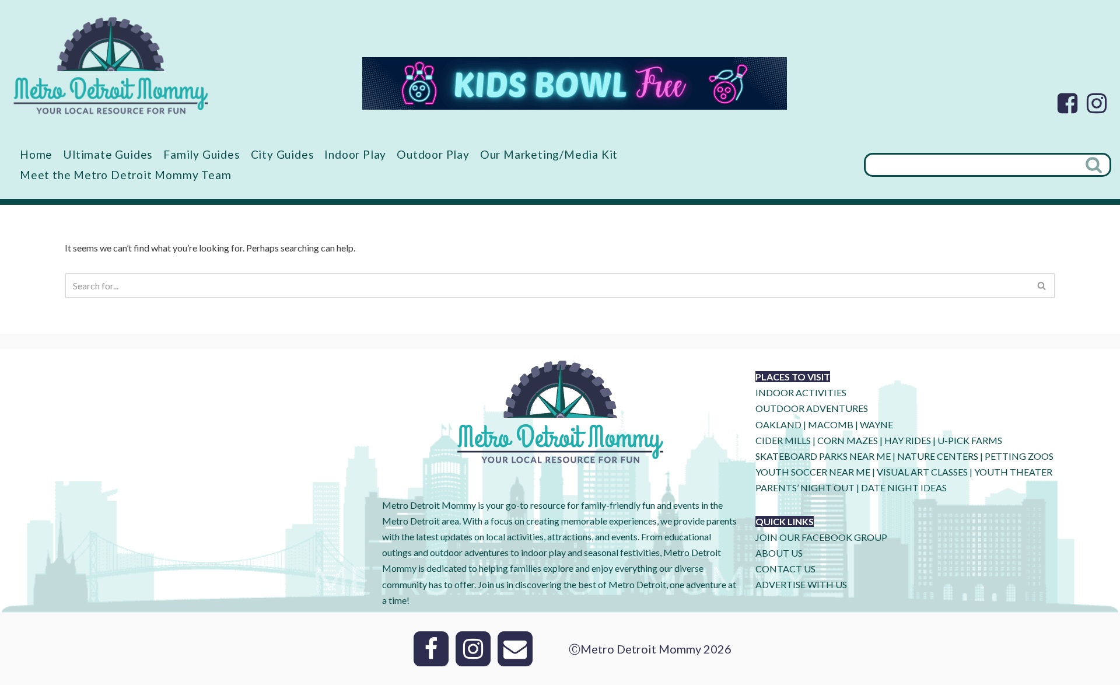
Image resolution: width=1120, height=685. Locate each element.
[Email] (515, 648)
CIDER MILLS (783, 440)
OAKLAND (778, 424)
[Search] (1095, 165)
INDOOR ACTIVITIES (800, 392)
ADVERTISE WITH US (801, 584)
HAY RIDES (907, 440)
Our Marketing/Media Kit (549, 154)
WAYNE (876, 424)
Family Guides (201, 154)
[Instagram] (1096, 103)
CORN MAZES (847, 440)
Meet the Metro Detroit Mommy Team (125, 174)
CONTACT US (785, 568)
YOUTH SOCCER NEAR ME (812, 471)
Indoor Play (355, 154)
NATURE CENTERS (937, 456)
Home (36, 154)
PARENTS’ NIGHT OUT (805, 487)
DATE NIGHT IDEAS (904, 487)
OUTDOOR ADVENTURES (811, 408)
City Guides (282, 154)
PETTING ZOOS (1019, 456)
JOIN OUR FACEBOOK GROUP (821, 537)
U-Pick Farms (969, 440)
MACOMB (830, 424)
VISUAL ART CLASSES (922, 471)
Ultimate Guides (108, 154)
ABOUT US (779, 552)
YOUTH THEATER (1013, 471)
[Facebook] (1067, 103)
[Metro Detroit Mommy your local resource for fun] (111, 65)
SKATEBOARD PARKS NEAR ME (823, 456)
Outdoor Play (433, 154)
